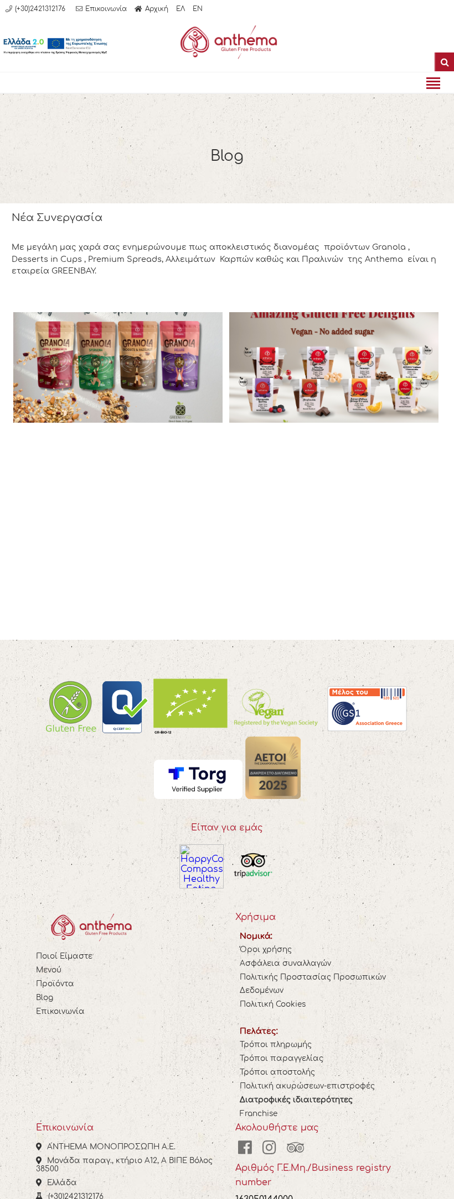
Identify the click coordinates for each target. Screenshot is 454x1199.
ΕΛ (180, 9)
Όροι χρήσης (266, 949)
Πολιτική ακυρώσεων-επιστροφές (307, 1086)
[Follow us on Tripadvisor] (295, 1147)
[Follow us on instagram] (269, 1147)
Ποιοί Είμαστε (64, 956)
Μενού (48, 970)
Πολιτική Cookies (273, 1004)
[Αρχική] (151, 9)
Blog (44, 997)
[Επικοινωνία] (101, 9)
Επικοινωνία (60, 1011)
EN (198, 9)
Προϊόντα (55, 984)
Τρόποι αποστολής (277, 1072)
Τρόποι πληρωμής (276, 1044)
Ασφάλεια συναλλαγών (285, 963)
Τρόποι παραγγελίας (281, 1058)
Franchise (258, 1113)
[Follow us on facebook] (245, 1147)
